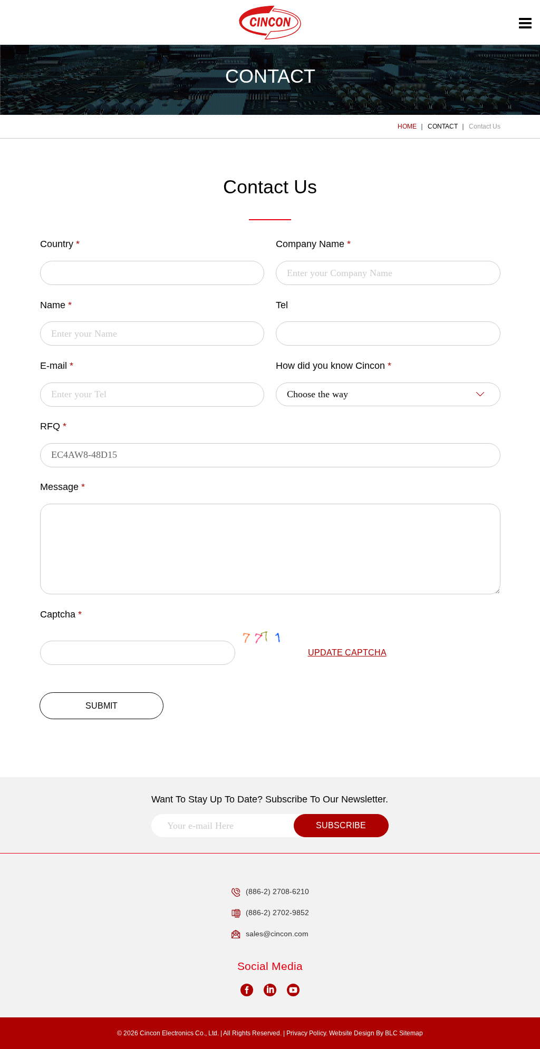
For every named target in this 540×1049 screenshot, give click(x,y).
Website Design (351, 1033)
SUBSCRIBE (341, 825)
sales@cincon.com (277, 933)
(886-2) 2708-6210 (277, 891)
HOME (407, 126)
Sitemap (411, 1033)
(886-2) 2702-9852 (277, 912)
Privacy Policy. (306, 1033)
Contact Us (484, 126)
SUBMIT (101, 705)
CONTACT (443, 126)
